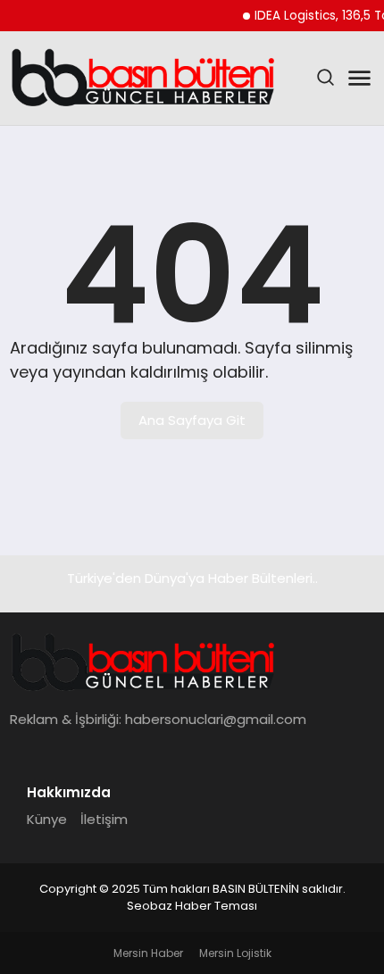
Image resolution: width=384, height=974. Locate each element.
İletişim (104, 819)
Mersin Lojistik (235, 953)
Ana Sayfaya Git (192, 420)
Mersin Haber (148, 953)
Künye (47, 819)
